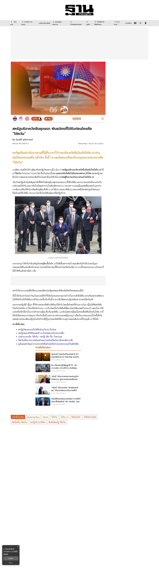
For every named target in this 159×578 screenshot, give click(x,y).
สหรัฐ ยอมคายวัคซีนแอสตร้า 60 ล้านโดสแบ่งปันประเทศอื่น (41, 333)
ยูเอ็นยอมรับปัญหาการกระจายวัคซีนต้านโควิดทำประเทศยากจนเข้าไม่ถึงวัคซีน (48, 344)
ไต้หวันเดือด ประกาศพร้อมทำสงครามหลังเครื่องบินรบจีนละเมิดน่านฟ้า (45, 340)
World (45, 417)
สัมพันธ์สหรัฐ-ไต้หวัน (57, 422)
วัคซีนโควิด (75, 417)
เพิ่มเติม (5, 554)
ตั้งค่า (11, 563)
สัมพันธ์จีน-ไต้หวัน (19, 422)
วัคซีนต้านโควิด (90, 417)
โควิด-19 (64, 417)
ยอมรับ (11, 558)
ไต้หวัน (54, 417)
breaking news (33, 417)
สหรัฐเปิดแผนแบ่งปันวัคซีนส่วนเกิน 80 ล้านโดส (37, 329)
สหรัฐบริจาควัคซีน (37, 422)
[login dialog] (146, 23)
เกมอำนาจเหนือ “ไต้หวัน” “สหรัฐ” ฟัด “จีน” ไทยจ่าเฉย (40, 336)
